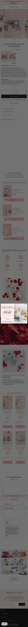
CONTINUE (7, 319)
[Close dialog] (26, 304)
